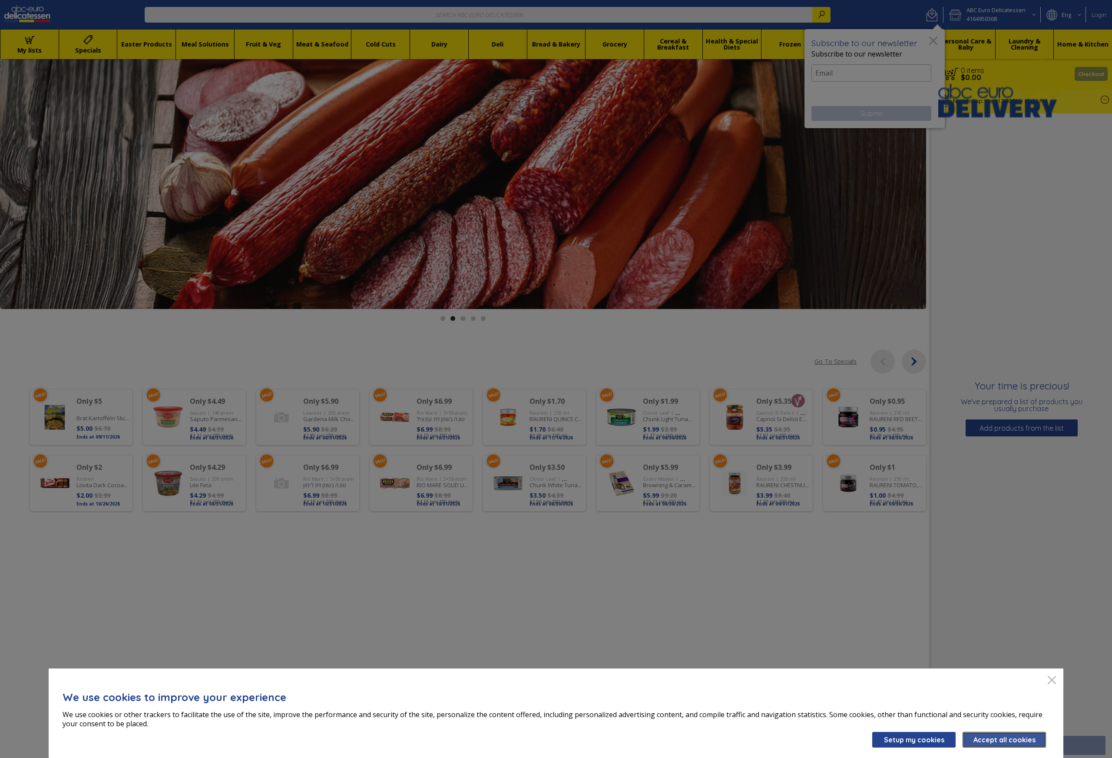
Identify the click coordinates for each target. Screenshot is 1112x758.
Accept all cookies (1004, 739)
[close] (1051, 680)
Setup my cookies (914, 739)
